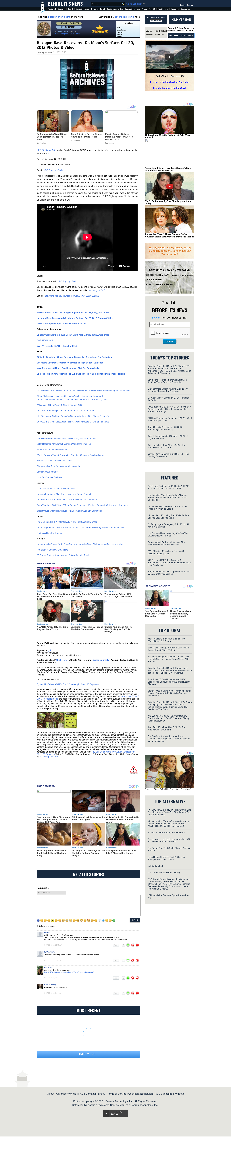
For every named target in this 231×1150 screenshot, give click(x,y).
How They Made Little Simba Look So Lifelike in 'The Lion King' (51, 853)
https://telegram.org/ (182, 275)
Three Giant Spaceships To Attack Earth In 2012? (61, 324)
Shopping (175, 9)
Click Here (61, 660)
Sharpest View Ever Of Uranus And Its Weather (59, 466)
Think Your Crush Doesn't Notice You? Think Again (88, 818)
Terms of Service (116, 1093)
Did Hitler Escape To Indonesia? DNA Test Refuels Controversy (67, 499)
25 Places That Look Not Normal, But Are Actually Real (63, 555)
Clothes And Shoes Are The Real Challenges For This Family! (118, 629)
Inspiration (130, 9)
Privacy (101, 1093)
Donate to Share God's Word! (169, 88)
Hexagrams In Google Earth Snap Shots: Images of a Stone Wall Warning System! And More (80, 544)
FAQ (81, 1093)
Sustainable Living (115, 9)
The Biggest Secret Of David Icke (52, 550)
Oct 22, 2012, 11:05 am (53, 945)
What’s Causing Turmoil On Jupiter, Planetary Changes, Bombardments (70, 455)
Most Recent (162, 9)
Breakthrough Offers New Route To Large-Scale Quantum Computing (69, 511)
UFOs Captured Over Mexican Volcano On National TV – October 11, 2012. (72, 399)
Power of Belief (98, 9)
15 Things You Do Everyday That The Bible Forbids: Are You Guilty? (88, 853)
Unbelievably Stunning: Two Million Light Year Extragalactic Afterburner (73, 335)
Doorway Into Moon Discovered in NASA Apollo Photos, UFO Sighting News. (73, 422)
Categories (185, 9)
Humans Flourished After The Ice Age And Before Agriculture (65, 494)
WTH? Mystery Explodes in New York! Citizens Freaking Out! (166, 552)
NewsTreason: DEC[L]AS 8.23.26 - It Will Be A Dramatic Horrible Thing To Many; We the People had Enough (169, 409)
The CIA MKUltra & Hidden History (164, 872)
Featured (52, 9)
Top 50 (152, 9)
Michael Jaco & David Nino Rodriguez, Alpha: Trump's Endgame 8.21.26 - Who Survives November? (169, 693)
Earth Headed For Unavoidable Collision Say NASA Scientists (66, 438)
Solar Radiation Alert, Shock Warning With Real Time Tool (64, 444)
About (50, 1093)
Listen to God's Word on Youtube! (169, 82)
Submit (169, 341)
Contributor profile (62, 34)
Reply (116, 945)
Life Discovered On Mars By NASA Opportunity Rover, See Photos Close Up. (73, 416)
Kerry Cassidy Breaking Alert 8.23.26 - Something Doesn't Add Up (166, 428)
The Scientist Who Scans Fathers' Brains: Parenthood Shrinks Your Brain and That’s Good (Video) (168, 497)
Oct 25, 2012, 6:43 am (52, 993)
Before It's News (65, 3)
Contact (90, 1093)
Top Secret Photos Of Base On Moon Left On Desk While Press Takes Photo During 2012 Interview (83, 390)
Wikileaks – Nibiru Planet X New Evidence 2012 (59, 405)
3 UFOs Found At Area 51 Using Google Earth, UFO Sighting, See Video (73, 312)
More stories (75, 34)
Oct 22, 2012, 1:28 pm (52, 960)
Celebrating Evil (155, 866)
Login (182, 5)
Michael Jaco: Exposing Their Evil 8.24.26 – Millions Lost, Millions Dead (168, 516)
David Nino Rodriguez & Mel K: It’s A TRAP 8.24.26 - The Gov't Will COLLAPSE (168, 487)
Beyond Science (82, 9)
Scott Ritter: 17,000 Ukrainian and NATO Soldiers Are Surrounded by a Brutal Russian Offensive (169, 681)
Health (70, 9)
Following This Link (48, 756)
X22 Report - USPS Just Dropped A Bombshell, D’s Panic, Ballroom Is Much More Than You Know (169, 562)
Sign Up (190, 5)
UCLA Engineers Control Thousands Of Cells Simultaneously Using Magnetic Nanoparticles (80, 527)
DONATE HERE (156, 21)
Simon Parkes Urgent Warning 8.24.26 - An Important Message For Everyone (168, 390)
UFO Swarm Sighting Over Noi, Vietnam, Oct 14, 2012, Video (66, 411)
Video (144, 9)
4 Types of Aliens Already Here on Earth (166, 832)
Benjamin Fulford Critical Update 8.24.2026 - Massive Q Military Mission (169, 572)
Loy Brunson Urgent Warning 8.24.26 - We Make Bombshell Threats (168, 534)
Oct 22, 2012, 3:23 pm (52, 978)
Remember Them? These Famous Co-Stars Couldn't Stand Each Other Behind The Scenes (169, 235)
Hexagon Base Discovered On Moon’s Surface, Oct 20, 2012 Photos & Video (75, 318)
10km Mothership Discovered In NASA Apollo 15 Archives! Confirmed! (70, 396)
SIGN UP (156, 317)
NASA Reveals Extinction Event (52, 449)
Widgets (179, 1093)
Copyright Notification (140, 1093)
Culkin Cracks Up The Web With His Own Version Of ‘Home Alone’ (122, 819)
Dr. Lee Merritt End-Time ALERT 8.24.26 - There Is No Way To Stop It (167, 507)
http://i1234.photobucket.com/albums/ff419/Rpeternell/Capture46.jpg (70, 972)
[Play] (169, 57)
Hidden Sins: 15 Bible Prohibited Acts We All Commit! (168, 136)
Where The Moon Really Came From (54, 461)
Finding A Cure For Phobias (50, 533)
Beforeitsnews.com (59, 16)
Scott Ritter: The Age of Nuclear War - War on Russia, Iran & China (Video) (169, 649)
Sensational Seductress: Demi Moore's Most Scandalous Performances (168, 169)
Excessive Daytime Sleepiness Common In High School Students (70, 363)
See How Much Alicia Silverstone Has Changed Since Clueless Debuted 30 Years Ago (53, 819)
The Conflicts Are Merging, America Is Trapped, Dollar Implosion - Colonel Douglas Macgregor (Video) (169, 738)
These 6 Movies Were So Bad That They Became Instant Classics (180, 615)
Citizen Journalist (101, 660)
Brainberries (42, 591)
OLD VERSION (181, 19)
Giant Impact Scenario (47, 472)
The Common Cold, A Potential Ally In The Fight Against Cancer (67, 522)
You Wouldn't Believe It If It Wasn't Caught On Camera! (118, 595)
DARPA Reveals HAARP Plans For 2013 (57, 346)
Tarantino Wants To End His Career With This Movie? (168, 789)
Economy (62, 9)
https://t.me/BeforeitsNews (160, 284)
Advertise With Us (66, 1093)
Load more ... (88, 1054)
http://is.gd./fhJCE (97, 290)
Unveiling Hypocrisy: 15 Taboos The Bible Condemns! (87, 628)
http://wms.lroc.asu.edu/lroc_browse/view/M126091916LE (72, 296)
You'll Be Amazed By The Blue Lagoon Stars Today (52, 628)
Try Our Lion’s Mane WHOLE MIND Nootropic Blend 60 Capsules (68, 684)
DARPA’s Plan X (45, 340)
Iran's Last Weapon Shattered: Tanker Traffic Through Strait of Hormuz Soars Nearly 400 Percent (168, 659)
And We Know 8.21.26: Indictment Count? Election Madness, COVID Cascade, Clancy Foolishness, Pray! (168, 718)
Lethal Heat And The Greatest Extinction (56, 488)
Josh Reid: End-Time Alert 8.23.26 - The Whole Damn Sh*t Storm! (166, 446)
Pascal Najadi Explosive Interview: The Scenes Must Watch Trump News (166, 543)
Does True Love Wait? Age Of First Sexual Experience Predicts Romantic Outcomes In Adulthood (82, 505)
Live (138, 9)
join (50, 650)
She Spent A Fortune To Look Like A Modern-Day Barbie (121, 852)
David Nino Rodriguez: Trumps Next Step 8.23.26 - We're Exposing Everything (167, 381)
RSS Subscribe (163, 1093)
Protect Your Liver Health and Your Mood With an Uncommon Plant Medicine (169, 840)
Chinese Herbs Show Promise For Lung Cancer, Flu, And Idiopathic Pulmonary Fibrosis (81, 374)
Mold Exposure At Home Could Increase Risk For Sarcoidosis (68, 368)
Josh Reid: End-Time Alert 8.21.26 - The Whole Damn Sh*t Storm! (166, 728)
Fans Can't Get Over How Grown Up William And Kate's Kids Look (53, 596)
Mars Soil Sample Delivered (50, 477)
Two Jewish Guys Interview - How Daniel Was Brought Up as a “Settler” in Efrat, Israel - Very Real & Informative (169, 812)
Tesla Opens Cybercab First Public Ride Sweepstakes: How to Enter (167, 858)
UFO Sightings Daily (46, 150)
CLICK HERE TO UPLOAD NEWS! (181, 36)
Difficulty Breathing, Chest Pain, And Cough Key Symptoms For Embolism (74, 357)
